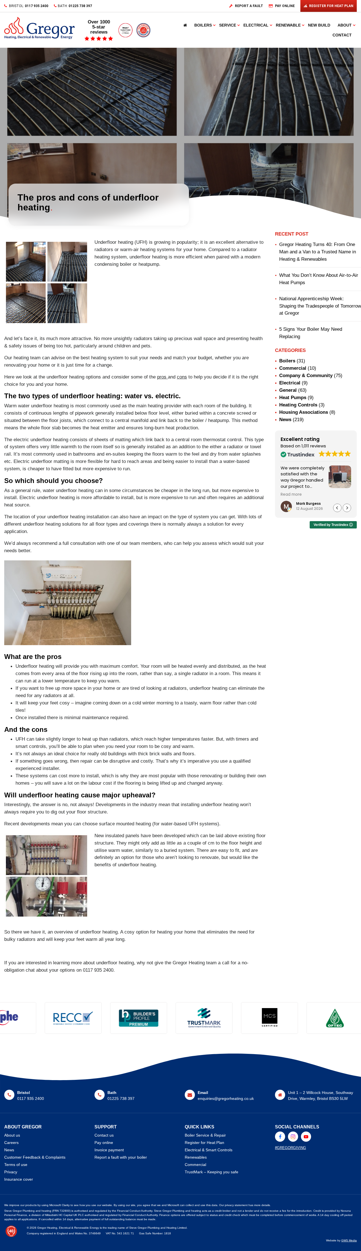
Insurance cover (18, 1179)
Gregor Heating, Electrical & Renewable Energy (68, 1227)
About (345, 25)
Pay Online (285, 6)
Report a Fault (249, 6)
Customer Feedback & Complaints (34, 1157)
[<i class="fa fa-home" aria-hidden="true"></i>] (185, 25)
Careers (11, 1142)
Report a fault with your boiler (120, 1157)
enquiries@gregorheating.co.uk (226, 1098)
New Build (319, 25)
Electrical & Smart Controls (208, 1150)
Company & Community (306, 375)
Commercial (292, 368)
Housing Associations (303, 412)
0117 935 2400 (36, 6)
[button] (347, 508)
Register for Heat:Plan (204, 1142)
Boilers (203, 25)
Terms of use (15, 1164)
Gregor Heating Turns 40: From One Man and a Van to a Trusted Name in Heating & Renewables (317, 252)
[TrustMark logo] (124, 1018)
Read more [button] (291, 494)
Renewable (288, 25)
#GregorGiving (290, 1148)
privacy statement (236, 1205)
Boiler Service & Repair (205, 1135)
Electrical (255, 25)
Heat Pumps (292, 397)
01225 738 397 (80, 6)
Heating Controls (298, 405)
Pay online (103, 1142)
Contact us (104, 1135)
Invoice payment (109, 1150)
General (288, 390)
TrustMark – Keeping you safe (211, 1172)
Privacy (10, 1172)
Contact (342, 35)
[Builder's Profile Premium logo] (59, 1018)
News (285, 419)
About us (12, 1135)
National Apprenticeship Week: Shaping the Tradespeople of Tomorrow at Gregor (320, 306)
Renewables (196, 1157)
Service (227, 25)
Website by (341, 1240)
